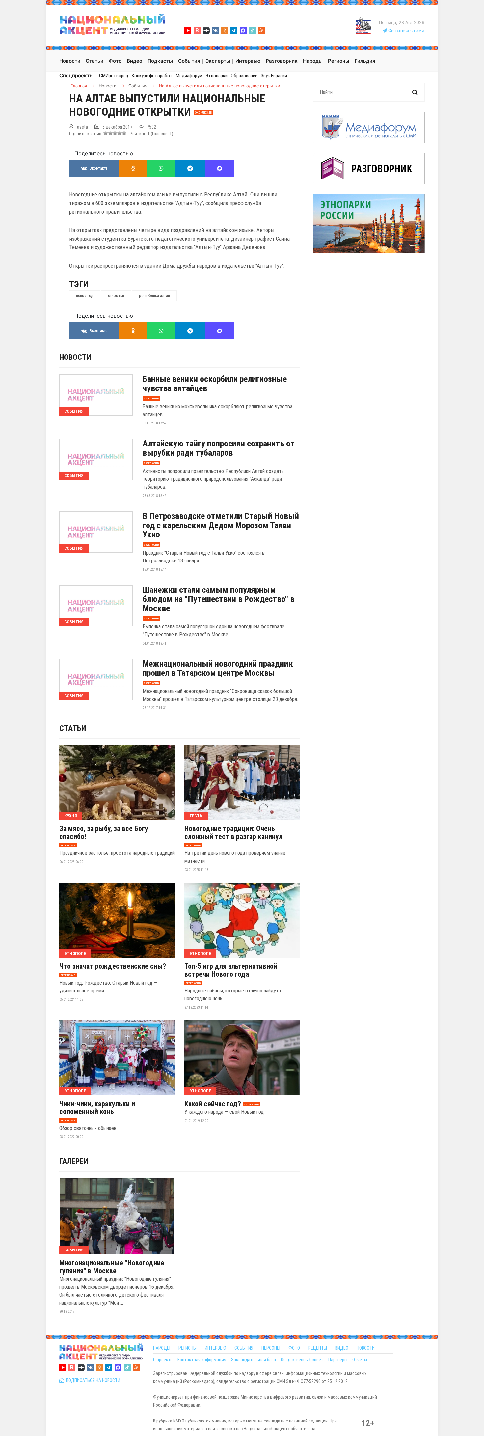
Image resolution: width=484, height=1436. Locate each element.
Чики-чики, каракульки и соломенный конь (97, 1108)
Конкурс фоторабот (152, 76)
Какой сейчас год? (212, 1104)
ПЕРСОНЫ (270, 1348)
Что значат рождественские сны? (112, 966)
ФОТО (294, 1348)
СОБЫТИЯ (243, 1348)
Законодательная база (253, 1359)
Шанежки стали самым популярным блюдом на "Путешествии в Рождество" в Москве (218, 599)
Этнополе (75, 953)
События (74, 411)
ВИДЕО (341, 1348)
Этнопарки (216, 76)
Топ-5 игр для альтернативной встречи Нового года (230, 970)
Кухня (70, 815)
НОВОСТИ (366, 1348)
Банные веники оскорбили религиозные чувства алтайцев (215, 383)
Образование (244, 76)
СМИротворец (113, 76)
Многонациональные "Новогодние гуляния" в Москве (111, 1267)
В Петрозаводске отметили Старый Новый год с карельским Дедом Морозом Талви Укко (221, 525)
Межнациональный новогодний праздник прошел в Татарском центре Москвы (218, 668)
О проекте (163, 1359)
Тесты (196, 815)
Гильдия (365, 61)
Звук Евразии (274, 76)
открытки (116, 295)
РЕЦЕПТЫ (317, 1348)
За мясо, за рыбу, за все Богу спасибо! (103, 833)
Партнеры (337, 1359)
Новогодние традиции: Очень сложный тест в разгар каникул (233, 833)
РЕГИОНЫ (187, 1348)
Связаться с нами (405, 30)
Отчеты (359, 1359)
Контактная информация (201, 1359)
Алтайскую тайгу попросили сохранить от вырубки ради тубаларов (219, 448)
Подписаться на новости (92, 1380)
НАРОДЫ (161, 1348)
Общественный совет (302, 1359)
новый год (84, 295)
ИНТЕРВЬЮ (215, 1348)
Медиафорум (189, 76)
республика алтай (154, 295)
